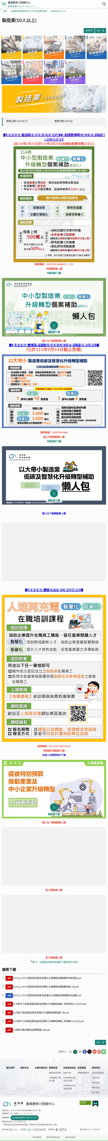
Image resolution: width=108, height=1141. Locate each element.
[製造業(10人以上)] (33, 47)
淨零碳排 (96, 1083)
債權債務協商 (83, 1073)
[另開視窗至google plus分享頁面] (94, 1052)
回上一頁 (100, 31)
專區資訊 (96, 1068)
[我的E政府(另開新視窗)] (95, 1104)
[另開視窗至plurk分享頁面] (99, 1052)
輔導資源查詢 (55, 1073)
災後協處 (96, 1078)
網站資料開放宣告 (53, 1137)
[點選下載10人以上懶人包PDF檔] (54, 307)
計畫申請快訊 (41, 1068)
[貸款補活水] (54, 47)
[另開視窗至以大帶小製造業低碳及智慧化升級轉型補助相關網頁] (54, 427)
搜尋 (104, 4)
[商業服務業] (97, 47)
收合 (54, 1061)
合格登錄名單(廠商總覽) (69, 1087)
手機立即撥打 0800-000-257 (25, 1118)
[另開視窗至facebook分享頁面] (85, 1052)
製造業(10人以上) (58, 11)
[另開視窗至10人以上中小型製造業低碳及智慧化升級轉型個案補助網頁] (54, 204)
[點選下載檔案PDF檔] (54, 475)
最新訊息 (24, 1068)
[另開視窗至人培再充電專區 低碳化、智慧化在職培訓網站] (54, 668)
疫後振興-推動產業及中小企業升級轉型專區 (29, 11)
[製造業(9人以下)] (11, 47)
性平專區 (96, 1093)
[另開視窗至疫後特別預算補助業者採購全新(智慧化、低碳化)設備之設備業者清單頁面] (54, 962)
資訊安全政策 (70, 1137)
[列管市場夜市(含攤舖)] (54, 72)
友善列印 (89, 31)
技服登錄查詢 (69, 1068)
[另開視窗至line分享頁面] (104, 1052)
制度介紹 (67, 1073)
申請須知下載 (54, 273)
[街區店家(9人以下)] (75, 47)
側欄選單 (4, 4)
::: (1, 2)
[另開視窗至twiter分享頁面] (89, 1052)
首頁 (5, 11)
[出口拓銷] (11, 72)
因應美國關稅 (98, 1073)
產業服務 (81, 1068)
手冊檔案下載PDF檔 (55, 1079)
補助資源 (96, 1088)
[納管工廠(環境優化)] (75, 72)
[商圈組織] (33, 72)
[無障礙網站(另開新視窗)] (86, 1103)
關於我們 (10, 1068)
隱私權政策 (37, 1137)
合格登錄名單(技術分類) (69, 1079)
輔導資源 (53, 1068)
